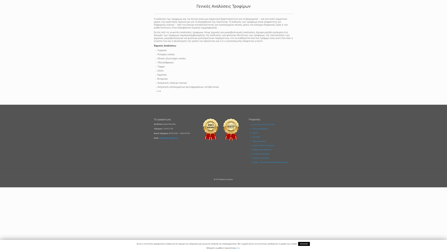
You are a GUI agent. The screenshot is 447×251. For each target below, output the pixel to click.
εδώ (238, 248)
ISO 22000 (256, 137)
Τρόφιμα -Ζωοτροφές (260, 158)
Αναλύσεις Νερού (259, 141)
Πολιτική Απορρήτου (260, 129)
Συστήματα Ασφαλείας (261, 154)
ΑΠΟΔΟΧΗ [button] (304, 244)
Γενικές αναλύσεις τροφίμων (263, 145)
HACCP (255, 133)
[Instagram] (225, 183)
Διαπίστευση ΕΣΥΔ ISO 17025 (263, 125)
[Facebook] (222, 183)
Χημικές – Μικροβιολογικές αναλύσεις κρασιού (270, 162)
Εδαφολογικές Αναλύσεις (262, 150)
